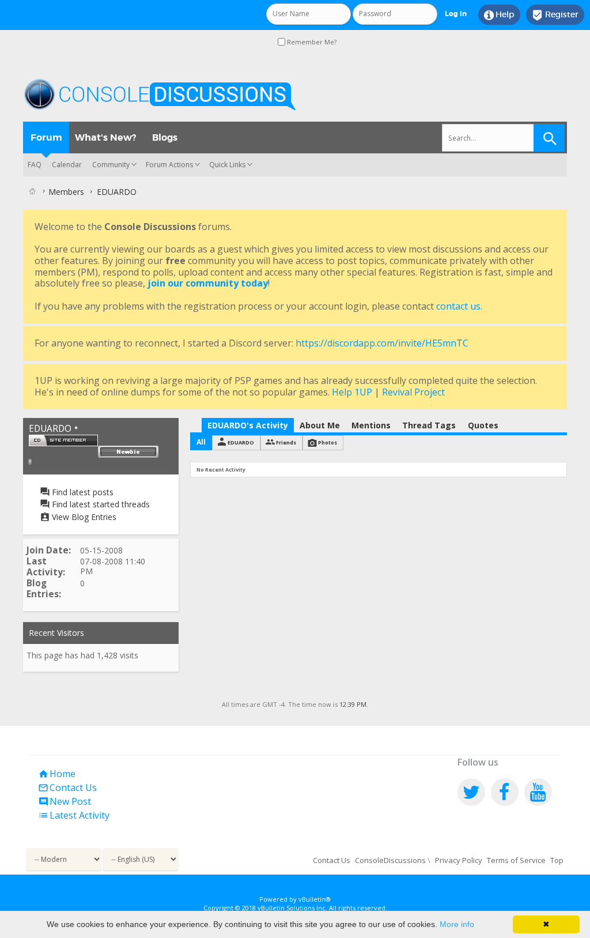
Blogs (164, 137)
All (201, 442)
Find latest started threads (100, 504)
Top (556, 860)
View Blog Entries (83, 516)
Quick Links (227, 164)
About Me (320, 425)
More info (457, 924)
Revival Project (413, 392)
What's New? (105, 137)
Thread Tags (429, 425)
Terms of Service (516, 860)
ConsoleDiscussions (390, 860)
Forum (46, 137)
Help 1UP (352, 392)
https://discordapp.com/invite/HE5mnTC (382, 343)
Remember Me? (310, 41)
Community (111, 164)
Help (499, 15)
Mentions (371, 425)
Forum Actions (169, 164)
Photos (327, 442)
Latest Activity (73, 815)
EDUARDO (241, 442)
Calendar (67, 164)
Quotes (483, 425)
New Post (64, 801)
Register (555, 15)
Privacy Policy (458, 860)
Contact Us (67, 787)
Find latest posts (82, 492)
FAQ (34, 164)
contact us (458, 306)
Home (56, 773)
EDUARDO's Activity (247, 425)
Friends (286, 442)
